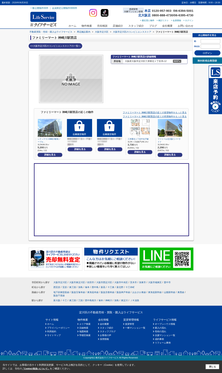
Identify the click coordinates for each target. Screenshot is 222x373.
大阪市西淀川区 (104, 282)
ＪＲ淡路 (134, 300)
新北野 (120, 287)
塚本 (87, 287)
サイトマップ (54, 335)
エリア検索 (85, 324)
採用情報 (104, 339)
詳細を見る (50, 154)
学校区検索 (85, 335)
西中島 (95, 287)
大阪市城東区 (155, 282)
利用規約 (51, 331)
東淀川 (124, 300)
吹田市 (90, 282)
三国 (80, 300)
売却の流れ (160, 331)
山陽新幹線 (169, 292)
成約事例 (159, 339)
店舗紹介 (118, 25)
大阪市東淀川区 (77, 282)
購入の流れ (160, 328)
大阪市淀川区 (60, 282)
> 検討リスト (163, 20)
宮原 (64, 287)
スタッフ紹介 (136, 25)
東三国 (72, 287)
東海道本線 (93, 292)
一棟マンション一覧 (135, 328)
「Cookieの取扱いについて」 (36, 368)
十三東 (111, 287)
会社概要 (167, 25)
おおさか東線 (139, 292)
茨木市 (133, 282)
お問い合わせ (185, 25)
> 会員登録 (176, 20)
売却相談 (102, 25)
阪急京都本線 (107, 292)
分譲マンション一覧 (165, 335)
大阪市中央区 (121, 282)
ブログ (153, 25)
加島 (80, 287)
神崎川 (108, 300)
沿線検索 (83, 328)
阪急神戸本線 (123, 292)
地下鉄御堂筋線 (61, 292)
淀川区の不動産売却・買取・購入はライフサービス (111, 312)
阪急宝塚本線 (78, 292)
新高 (103, 287)
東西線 (180, 292)
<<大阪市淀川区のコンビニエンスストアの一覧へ (55, 46)
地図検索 (83, 331)
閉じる (212, 366)
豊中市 (167, 282)
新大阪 (56, 300)
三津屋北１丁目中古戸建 (138, 139)
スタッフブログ (108, 331)
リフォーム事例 (163, 342)
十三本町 (130, 287)
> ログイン (188, 20)
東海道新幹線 (155, 292)
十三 (64, 300)
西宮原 (56, 287)
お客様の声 (105, 335)
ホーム (72, 25)
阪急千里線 (59, 295)
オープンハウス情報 (165, 324)
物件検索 (87, 25)
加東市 (142, 282)
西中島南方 (90, 300)
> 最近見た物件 (147, 20)
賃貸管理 (129, 324)
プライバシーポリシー (58, 328)
